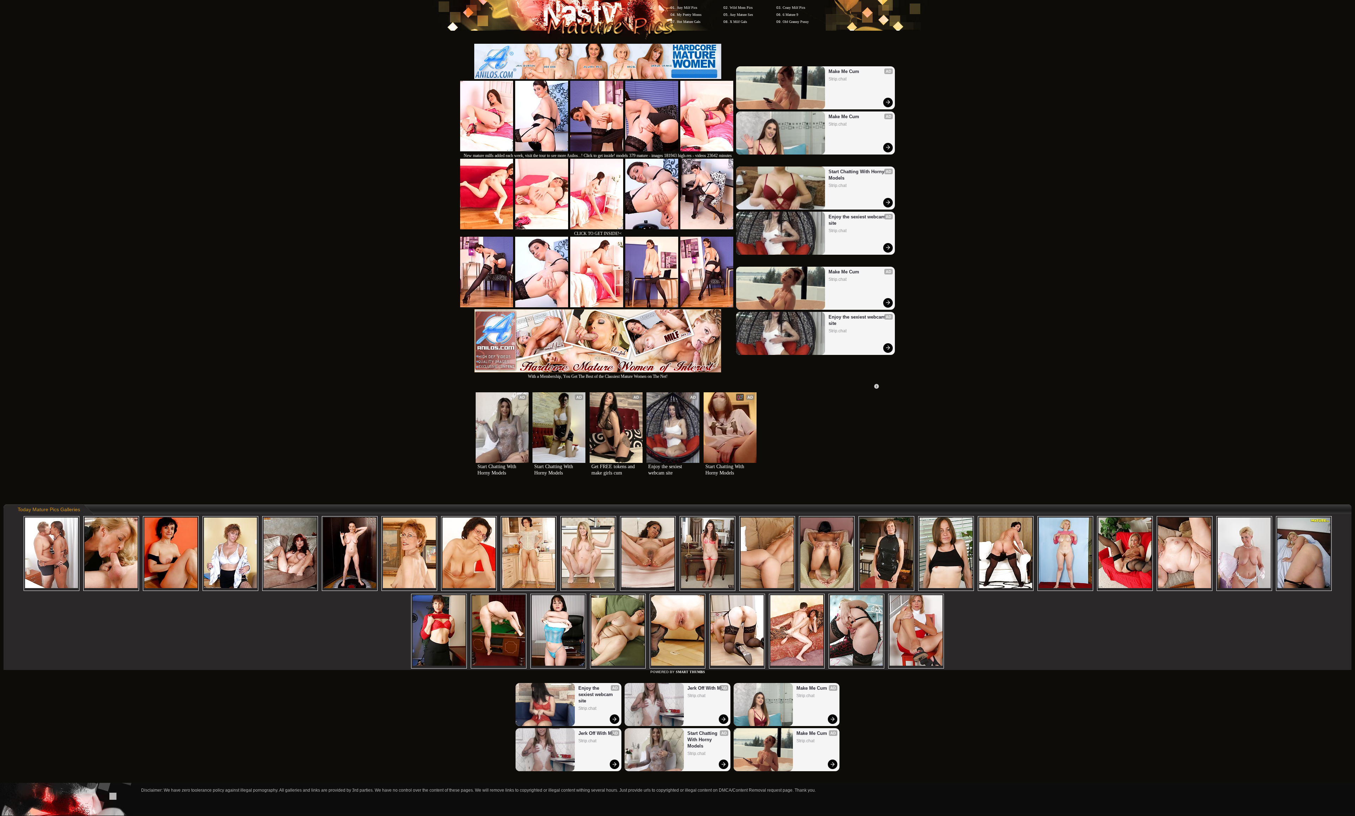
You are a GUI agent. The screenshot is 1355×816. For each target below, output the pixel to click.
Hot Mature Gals (688, 22)
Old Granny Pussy (796, 22)
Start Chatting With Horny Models (857, 175)
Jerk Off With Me (596, 733)
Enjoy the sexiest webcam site (858, 220)
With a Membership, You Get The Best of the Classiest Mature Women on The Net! (598, 376)
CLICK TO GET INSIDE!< (598, 233)
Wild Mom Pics (741, 8)
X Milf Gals (738, 22)
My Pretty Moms (689, 15)
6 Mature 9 (790, 15)
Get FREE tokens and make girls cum (613, 470)
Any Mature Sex (741, 15)
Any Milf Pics (687, 8)
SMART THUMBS (690, 672)
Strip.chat (838, 79)
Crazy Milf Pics (794, 8)
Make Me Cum (844, 71)
